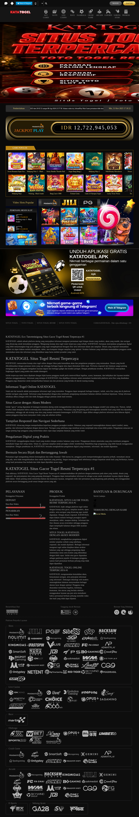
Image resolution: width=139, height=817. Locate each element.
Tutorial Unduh (93, 279)
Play (38, 131)
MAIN (18, 161)
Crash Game (90, 16)
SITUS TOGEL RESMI (46, 323)
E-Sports (108, 15)
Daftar (129, 3)
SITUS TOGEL (12, 323)
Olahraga (81, 15)
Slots (54, 15)
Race (72, 15)
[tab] (50, 202)
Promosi (126, 15)
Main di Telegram (25, 3)
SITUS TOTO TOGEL (68, 323)
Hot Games (46, 16)
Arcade (99, 15)
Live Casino (63, 16)
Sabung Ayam (117, 16)
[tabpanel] (69, 62)
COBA (52, 214)
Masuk (116, 3)
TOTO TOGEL (27, 323)
